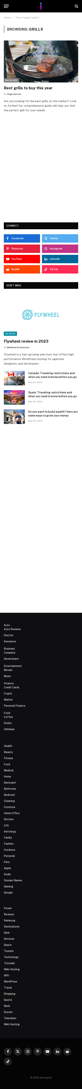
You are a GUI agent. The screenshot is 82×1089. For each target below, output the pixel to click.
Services (9, 938)
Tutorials (9, 963)
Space (8, 944)
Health (8, 746)
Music (7, 676)
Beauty (8, 752)
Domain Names (13, 880)
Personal (9, 855)
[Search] (76, 6)
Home (7, 776)
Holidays (9, 729)
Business (9, 648)
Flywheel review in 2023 (26, 341)
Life (6, 825)
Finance (9, 683)
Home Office (12, 813)
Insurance (10, 641)
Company (9, 652)
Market (8, 699)
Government (11, 658)
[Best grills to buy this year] (41, 61)
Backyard (11, 80)
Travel (8, 987)
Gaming (8, 886)
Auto (7, 625)
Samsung (9, 920)
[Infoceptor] (41, 6)
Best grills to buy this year (28, 88)
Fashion (9, 843)
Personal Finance (14, 705)
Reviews (10, 334)
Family (8, 837)
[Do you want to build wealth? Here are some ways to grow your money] (14, 416)
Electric (9, 635)
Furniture (9, 807)
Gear (7, 932)
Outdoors (9, 849)
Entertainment (13, 666)
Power (8, 908)
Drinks (8, 723)
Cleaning (9, 800)
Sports (8, 999)
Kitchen (9, 819)
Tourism (9, 951)
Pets (7, 862)
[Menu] (6, 6)
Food (7, 712)
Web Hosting (12, 969)
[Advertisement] (41, 173)
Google (8, 892)
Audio (7, 874)
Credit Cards (11, 687)
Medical (9, 770)
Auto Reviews (12, 629)
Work (7, 1005)
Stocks (8, 1012)
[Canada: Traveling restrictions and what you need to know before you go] (14, 378)
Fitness (8, 758)
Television (10, 1018)
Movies (8, 670)
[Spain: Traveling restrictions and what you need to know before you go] (14, 397)
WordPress (10, 981)
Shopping (9, 993)
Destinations (11, 926)
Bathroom (10, 788)
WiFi (6, 975)
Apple (7, 868)
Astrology (10, 831)
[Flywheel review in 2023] (41, 315)
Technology (11, 957)
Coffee (8, 716)
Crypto (8, 693)
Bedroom (9, 794)
